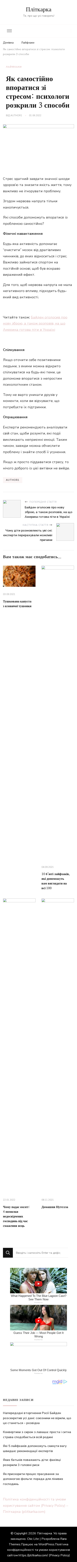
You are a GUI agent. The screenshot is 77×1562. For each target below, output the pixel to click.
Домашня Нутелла (54, 1207)
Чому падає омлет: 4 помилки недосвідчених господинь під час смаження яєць (16, 1216)
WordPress (46, 1544)
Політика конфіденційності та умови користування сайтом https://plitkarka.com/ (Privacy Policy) (38, 1549)
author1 (16, 115)
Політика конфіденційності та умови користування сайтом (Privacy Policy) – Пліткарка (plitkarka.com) (35, 1505)
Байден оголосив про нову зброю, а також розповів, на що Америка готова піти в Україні (35, 323)
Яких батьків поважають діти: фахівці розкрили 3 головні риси (32, 1462)
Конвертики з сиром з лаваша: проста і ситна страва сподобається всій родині (37, 1434)
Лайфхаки (14, 66)
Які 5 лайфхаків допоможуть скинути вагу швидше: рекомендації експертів (35, 1448)
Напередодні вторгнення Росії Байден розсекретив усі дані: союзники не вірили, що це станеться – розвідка (37, 1418)
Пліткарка (38, 10)
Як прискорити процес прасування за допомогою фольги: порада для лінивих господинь (33, 1479)
